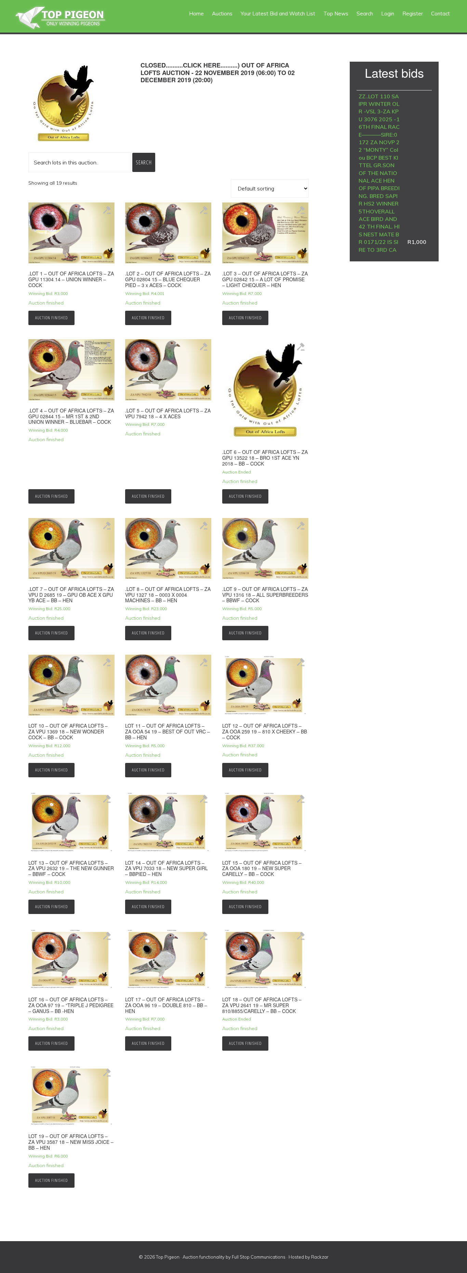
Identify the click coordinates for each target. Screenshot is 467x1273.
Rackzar (320, 1257)
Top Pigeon (68, 18)
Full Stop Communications (258, 1257)
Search (144, 162)
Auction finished (51, 318)
